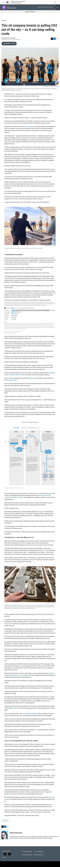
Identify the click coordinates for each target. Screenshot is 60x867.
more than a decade (17, 497)
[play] (4, 7)
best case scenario (28, 126)
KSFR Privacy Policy (38, 854)
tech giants (51, 372)
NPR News (4, 20)
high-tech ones (31, 378)
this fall (14, 708)
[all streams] (58, 7)
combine (11, 378)
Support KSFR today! (30, 11)
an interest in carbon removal (15, 374)
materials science (12, 380)
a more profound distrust (29, 713)
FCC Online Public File (27, 851)
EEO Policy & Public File (27, 854)
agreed (46, 121)
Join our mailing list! (38, 851)
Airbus (9, 623)
